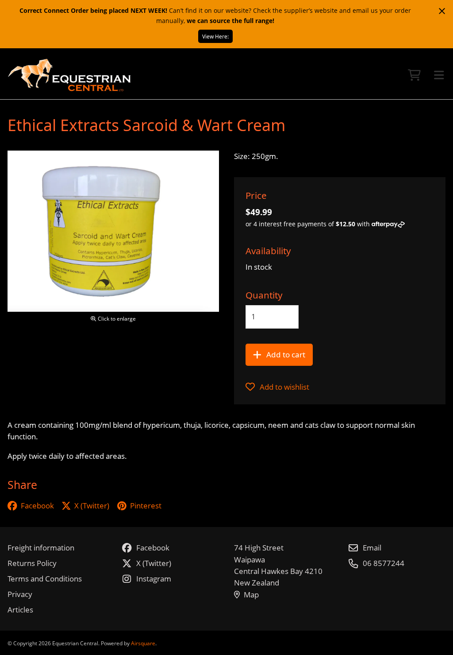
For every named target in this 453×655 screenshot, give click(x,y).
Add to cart (285, 354)
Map (251, 594)
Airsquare (143, 643)
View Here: (215, 36)
